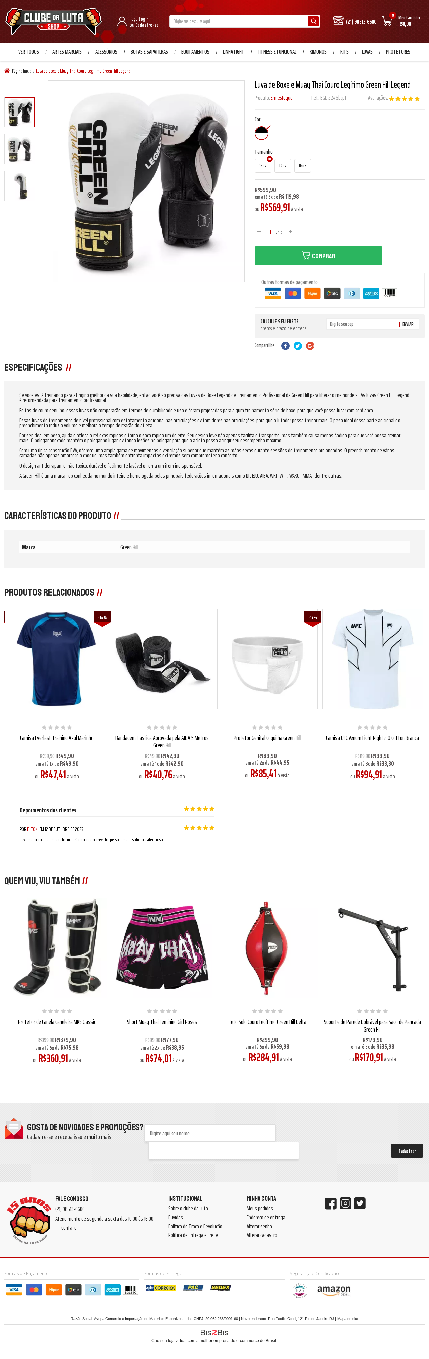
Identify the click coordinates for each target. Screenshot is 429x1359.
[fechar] (221, 674)
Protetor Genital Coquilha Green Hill (267, 738)
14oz (283, 166)
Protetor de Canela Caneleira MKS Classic (57, 1021)
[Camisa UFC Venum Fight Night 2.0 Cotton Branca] (372, 659)
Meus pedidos (260, 1208)
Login (144, 19)
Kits (344, 51)
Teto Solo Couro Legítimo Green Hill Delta (267, 1021)
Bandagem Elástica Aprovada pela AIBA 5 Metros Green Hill (162, 741)
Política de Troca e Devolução (195, 1226)
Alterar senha (259, 1226)
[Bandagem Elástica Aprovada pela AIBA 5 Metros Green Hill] (162, 659)
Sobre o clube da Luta (188, 1208)
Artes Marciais (67, 51)
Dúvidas (175, 1217)
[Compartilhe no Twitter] (298, 346)
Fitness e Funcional (277, 51)
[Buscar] (313, 21)
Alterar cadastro (262, 1235)
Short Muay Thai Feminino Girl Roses (162, 1021)
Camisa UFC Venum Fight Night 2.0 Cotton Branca (372, 738)
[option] (19, 112)
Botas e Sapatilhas (149, 51)
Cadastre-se (147, 25)
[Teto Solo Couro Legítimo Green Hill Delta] (267, 948)
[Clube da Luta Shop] (55, 22)
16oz (302, 166)
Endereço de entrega (266, 1217)
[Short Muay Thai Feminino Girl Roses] (162, 948)
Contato (69, 1227)
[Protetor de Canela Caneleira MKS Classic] (57, 948)
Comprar (323, 256)
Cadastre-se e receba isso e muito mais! (70, 1137)
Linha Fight (233, 51)
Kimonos (318, 51)
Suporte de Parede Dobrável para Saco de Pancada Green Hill (372, 1025)
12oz (263, 166)
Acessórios (106, 51)
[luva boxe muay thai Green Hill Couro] (20, 112)
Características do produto (57, 515)
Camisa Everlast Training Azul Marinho (57, 738)
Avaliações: (378, 97)
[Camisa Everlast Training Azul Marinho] (57, 659)
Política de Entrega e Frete (193, 1235)
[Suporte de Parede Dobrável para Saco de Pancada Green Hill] (372, 948)
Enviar (408, 324)
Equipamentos (195, 51)
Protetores (398, 51)
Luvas (367, 51)
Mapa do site (347, 1319)
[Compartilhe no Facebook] (285, 346)
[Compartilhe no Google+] (310, 346)
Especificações (34, 367)
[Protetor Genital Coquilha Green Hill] (267, 659)
